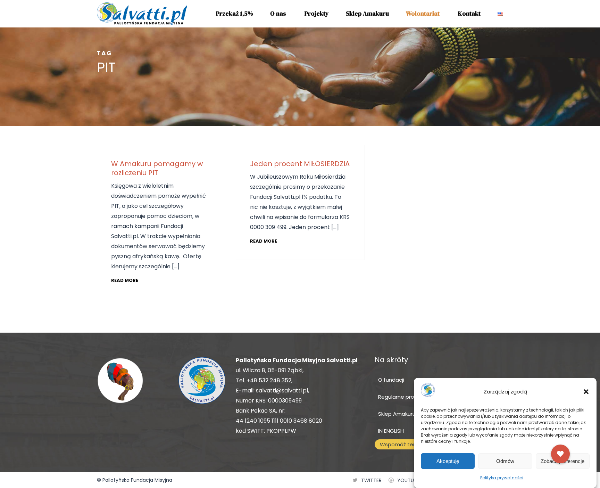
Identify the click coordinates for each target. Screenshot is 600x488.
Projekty (317, 13)
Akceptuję (447, 461)
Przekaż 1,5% (234, 13)
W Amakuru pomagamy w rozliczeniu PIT (157, 168)
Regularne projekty (402, 396)
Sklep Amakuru (367, 13)
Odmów (505, 461)
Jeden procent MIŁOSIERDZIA (300, 164)
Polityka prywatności (501, 478)
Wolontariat (423, 13)
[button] (586, 391)
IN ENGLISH (391, 430)
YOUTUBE (408, 480)
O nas (278, 13)
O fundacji (391, 379)
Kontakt (469, 13)
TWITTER (371, 480)
